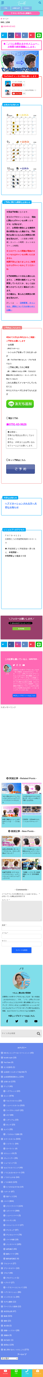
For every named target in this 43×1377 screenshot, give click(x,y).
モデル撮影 (8, 1302)
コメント (6, 900)
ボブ (8, 1115)
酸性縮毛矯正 (11, 1259)
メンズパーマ (11, 1244)
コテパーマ (10, 1211)
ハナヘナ (7, 1192)
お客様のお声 (16, 8)
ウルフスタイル (12, 1101)
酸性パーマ (10, 1254)
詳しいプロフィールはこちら (25, 695)
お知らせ (7, 1082)
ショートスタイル (13, 1105)
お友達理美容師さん (11, 1077)
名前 (4, 925)
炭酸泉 (6, 1335)
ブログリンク (11, 1278)
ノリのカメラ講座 (13, 1134)
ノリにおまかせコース (12, 1172)
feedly (22, 629)
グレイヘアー (9, 1158)
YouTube (7, 1062)
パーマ (6, 1201)
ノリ (7, 674)
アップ (6, 1086)
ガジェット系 (9, 1153)
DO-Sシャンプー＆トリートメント (17, 1053)
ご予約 (5, 8)
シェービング (9, 1163)
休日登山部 (8, 1311)
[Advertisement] (21, 737)
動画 (5, 1316)
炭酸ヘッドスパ (10, 1330)
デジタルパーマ (12, 1235)
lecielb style (8, 1058)
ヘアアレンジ (11, 1091)
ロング (8, 1125)
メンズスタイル (10, 1297)
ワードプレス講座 (10, 1306)
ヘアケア (7, 1283)
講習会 (6, 1345)
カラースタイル (10, 1139)
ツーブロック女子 (13, 1110)
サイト (4, 941)
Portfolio (26, 8)
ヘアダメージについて (14, 1287)
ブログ (6, 1273)
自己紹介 (7, 1340)
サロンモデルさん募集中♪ (22, 13)
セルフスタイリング (11, 1168)
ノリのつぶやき (10, 1177)
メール (5, 933)
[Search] (38, 1033)
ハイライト (10, 1144)
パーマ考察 (10, 1240)
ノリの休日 (8, 1182)
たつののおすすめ (13, 1187)
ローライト (10, 1149)
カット (6, 1096)
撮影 (5, 1321)
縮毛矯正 (9, 1249)
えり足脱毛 (8, 1067)
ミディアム (10, 1120)
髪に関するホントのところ (14, 1350)
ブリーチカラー (10, 1268)
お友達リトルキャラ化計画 (14, 1072)
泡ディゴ (9, 1196)
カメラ (6, 1129)
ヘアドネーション (10, 1292)
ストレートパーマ (13, 1225)
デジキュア (10, 1230)
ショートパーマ (12, 1215)
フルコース (8, 1263)
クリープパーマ (12, 1206)
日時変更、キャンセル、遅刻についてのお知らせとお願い (20, 306)
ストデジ (9, 1220)
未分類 (6, 1326)
